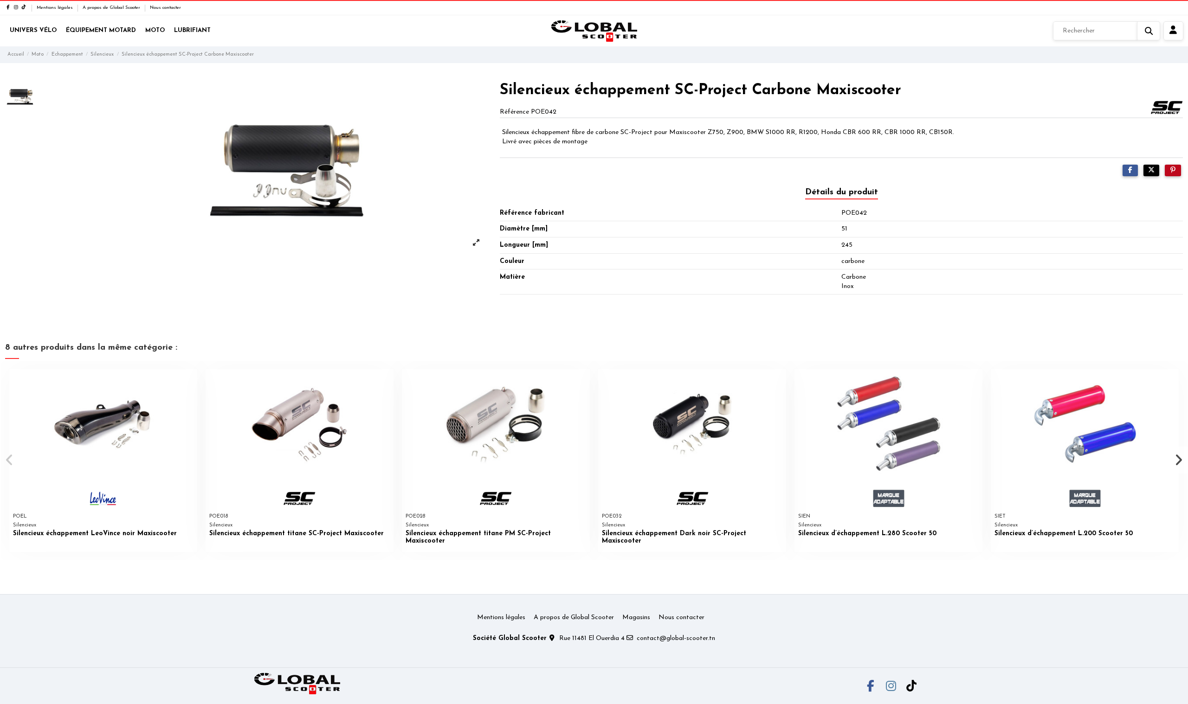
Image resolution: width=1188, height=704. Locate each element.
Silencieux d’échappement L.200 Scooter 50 (1063, 533)
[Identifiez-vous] (1173, 31)
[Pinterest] (1173, 170)
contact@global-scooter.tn (676, 638)
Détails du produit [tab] (841, 192)
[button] (10, 460)
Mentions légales (55, 7)
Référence (514, 112)
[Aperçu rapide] (189, 383)
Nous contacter (165, 7)
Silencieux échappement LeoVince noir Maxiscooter (95, 533)
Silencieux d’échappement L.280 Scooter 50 (867, 533)
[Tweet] (1151, 170)
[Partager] (1130, 170)
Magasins (636, 617)
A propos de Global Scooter (112, 7)
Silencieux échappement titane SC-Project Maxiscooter (296, 533)
